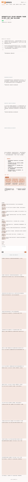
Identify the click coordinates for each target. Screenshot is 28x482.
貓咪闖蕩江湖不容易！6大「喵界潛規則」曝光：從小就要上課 (15, 166)
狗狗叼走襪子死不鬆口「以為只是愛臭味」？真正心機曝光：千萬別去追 (15, 170)
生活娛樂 (14, 4)
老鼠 (7, 174)
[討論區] (2, 45)
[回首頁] (7, 2)
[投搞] (22, 2)
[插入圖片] (23, 252)
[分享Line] (2, 43)
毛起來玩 (7, 4)
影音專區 (24, 4)
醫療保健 (17, 4)
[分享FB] (2, 41)
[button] (21, 2)
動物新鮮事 (3, 4)
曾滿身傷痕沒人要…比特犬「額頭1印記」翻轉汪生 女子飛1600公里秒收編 (15, 163)
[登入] (24, 2)
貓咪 (5, 174)
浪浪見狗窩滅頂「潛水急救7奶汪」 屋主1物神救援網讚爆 (15, 161)
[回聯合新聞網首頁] (4, 2)
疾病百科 (20, 4)
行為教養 (10, 4)
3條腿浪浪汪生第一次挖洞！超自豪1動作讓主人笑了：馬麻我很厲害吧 (15, 168)
